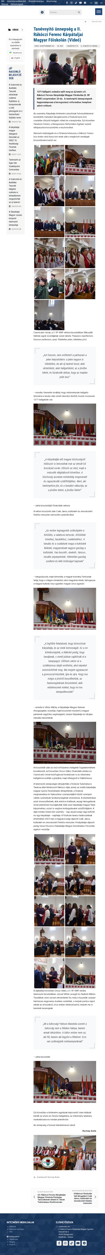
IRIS (10, 1232)
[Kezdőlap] (86, 21)
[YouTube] (80, 3)
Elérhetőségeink (17, 4)
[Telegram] (85, 3)
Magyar (12, 1242)
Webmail (4, 4)
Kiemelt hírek (97, 21)
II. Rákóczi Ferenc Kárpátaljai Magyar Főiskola (90, 46)
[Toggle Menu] (99, 11)
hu (96, 3)
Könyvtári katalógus (16, 1229)
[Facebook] (67, 3)
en (101, 3)
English (12, 1245)
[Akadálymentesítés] (42, 12)
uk (91, 3)
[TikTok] (76, 3)
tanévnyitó (72, 46)
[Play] (64, 1152)
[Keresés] (79, 12)
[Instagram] (71, 3)
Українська (13, 1239)
